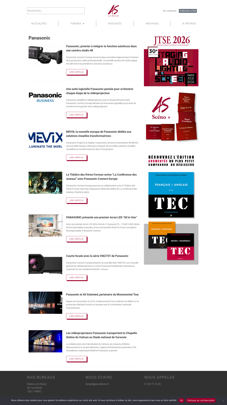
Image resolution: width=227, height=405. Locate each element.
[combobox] (56, 10)
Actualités (38, 23)
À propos (189, 23)
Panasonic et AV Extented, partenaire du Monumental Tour (102, 294)
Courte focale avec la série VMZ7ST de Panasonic (97, 256)
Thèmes (75, 23)
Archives (152, 23)
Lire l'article (76, 72)
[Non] (223, 400)
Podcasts (115, 23)
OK (181, 400)
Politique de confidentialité (200, 400)
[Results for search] (56, 16)
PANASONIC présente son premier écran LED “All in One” (101, 217)
